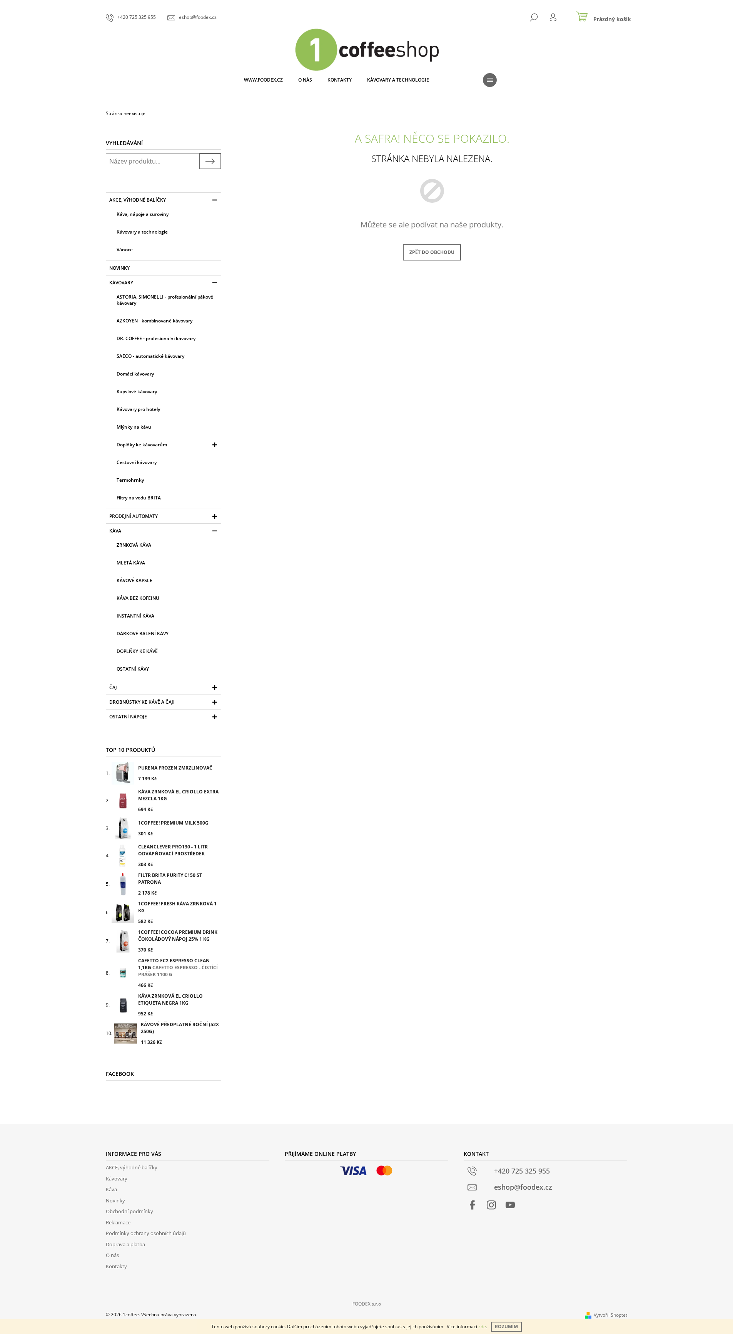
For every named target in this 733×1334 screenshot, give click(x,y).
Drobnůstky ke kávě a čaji (142, 702)
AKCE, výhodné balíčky (137, 200)
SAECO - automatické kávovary (150, 356)
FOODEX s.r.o (366, 1304)
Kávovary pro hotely (138, 409)
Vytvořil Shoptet (610, 1315)
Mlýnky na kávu (134, 427)
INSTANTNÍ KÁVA (135, 616)
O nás (112, 1255)
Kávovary (121, 282)
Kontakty (116, 1266)
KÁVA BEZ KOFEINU (138, 598)
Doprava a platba (125, 1244)
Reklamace (118, 1222)
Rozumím (506, 1326)
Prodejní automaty (133, 516)
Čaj (113, 687)
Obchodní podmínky (129, 1211)
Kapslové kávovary (137, 391)
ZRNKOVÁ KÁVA (134, 545)
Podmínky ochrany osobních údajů (146, 1233)
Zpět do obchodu (431, 252)
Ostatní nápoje (128, 716)
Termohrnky (130, 480)
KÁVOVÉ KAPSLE (134, 580)
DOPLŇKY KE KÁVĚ (137, 651)
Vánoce (125, 249)
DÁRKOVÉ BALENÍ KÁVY (143, 633)
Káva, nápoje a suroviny (143, 214)
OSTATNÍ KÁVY (133, 669)
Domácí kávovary (135, 374)
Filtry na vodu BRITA (139, 497)
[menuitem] (263, 80)
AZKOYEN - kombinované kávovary (154, 320)
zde (482, 1326)
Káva (115, 531)
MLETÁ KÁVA (131, 562)
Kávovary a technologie (142, 232)
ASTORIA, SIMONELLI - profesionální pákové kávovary (165, 300)
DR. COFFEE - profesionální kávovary (156, 338)
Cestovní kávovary (137, 462)
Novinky (119, 268)
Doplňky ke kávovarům (142, 444)
